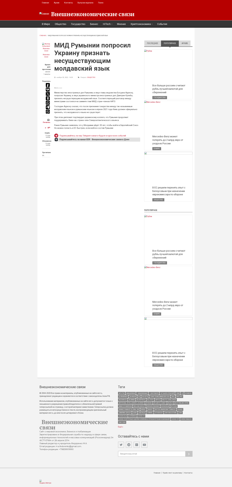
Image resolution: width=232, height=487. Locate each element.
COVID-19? (175, 419)
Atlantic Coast (160, 403)
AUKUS (170, 403)
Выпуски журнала (85, 3)
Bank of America (125, 406)
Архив (56, 3)
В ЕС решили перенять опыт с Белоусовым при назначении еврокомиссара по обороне (168, 191)
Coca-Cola (123, 416)
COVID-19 (141, 416)
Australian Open (181, 403)
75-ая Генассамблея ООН (160, 396)
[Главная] (44, 13)
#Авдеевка (130, 393)
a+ (49, 127)
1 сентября (153, 393)
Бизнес (94, 24)
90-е (173, 396)
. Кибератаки (142, 393)
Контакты (68, 3)
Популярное (171, 43)
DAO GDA (122, 422)
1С (182, 393)
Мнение (121, 24)
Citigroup (159, 413)
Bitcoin (174, 406)
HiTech (107, 24)
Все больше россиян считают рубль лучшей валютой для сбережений (168, 89)
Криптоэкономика (141, 24)
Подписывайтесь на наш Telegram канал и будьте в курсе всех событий (92, 135)
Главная (45, 3)
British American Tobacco (165, 409)
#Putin (121, 393)
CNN (180, 413)
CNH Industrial (171, 413)
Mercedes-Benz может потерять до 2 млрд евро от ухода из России (167, 140)
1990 (177, 393)
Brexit (150, 409)
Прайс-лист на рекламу (172, 473)
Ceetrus (142, 413)
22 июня (188, 393)
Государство (78, 24)
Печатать (46, 122)
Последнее (152, 43)
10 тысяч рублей (167, 393)
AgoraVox (123, 400)
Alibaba (132, 400)
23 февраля (123, 396)
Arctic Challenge (169, 400)
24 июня (133, 396)
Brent (143, 409)
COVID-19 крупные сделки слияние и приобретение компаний (144, 419)
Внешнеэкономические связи (93, 14)
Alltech (150, 400)
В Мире (46, 24)
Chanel (150, 413)
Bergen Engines (153, 406)
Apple (157, 400)
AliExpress (141, 400)
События (162, 24)
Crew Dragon (186, 419)
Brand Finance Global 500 (129, 409)
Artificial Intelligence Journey (131, 403)
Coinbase (132, 416)
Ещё (120, 427)
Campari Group (125, 413)
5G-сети (145, 396)
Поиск (100, 3)
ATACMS (149, 403)
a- (45, 128)
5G (139, 396)
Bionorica (165, 406)
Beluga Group (139, 406)
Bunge (179, 409)
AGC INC (179, 396)
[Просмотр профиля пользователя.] (46, 47)
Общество (60, 24)
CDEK (135, 413)
